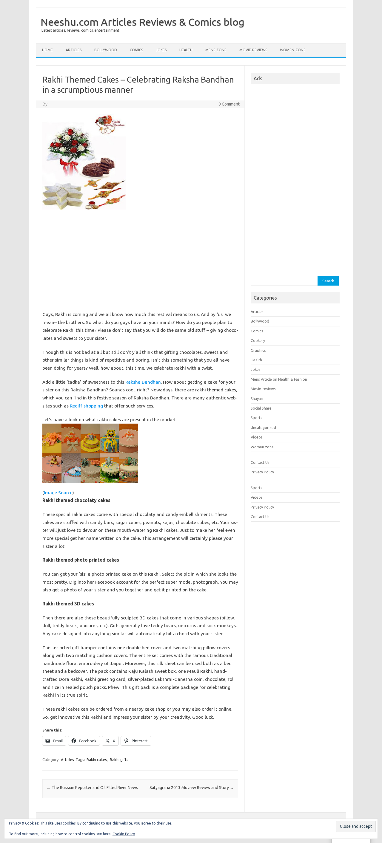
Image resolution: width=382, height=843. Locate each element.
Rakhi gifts (119, 759)
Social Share (261, 408)
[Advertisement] (140, 262)
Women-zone (293, 50)
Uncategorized (263, 427)
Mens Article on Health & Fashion (279, 379)
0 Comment (229, 104)
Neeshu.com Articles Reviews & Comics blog (142, 21)
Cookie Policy (124, 834)
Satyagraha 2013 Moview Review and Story (192, 787)
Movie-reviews (253, 50)
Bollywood (105, 50)
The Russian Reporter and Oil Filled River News (92, 787)
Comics (136, 50)
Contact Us (260, 462)
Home (47, 50)
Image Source (58, 492)
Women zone (262, 447)
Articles (73, 50)
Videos (257, 437)
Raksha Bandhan (143, 382)
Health (185, 50)
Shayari (257, 398)
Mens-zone (216, 50)
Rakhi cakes (97, 759)
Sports (256, 418)
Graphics (258, 350)
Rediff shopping (86, 405)
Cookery (258, 340)
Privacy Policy (262, 472)
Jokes (161, 50)
